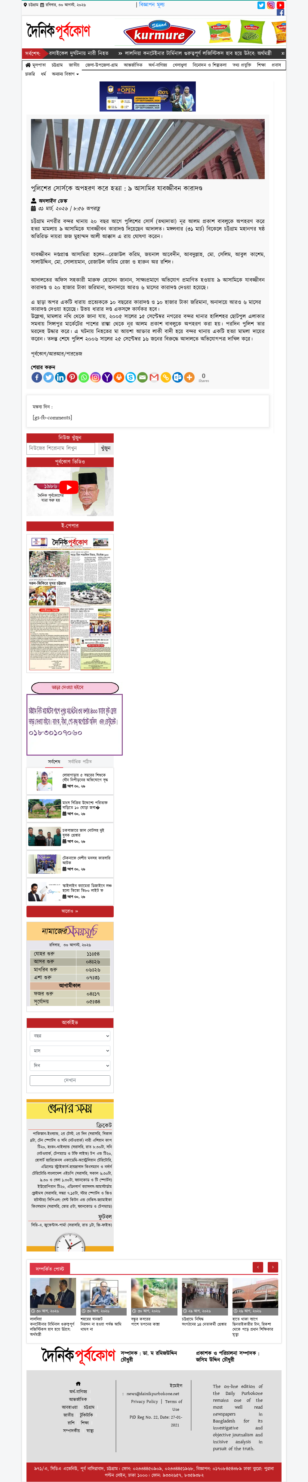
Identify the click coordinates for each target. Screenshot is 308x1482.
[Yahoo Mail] (107, 377)
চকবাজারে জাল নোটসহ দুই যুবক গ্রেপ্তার (83, 833)
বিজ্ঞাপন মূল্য (152, 5)
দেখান (70, 1080)
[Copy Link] (166, 377)
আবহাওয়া (70, 1407)
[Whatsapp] (84, 377)
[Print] (119, 377)
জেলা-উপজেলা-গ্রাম (101, 65)
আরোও (68, 911)
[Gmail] (154, 377)
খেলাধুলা (180, 65)
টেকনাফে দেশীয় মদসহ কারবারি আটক (86, 860)
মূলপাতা (38, 65)
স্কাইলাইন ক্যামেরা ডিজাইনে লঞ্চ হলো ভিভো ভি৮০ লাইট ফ (87, 888)
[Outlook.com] (177, 377)
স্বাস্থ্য (90, 1431)
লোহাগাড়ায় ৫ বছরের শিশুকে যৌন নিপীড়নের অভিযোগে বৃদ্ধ (85, 778)
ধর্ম (43, 74)
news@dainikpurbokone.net (153, 1394)
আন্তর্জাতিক (133, 65)
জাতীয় (74, 65)
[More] (189, 377)
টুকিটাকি (86, 1415)
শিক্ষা (261, 65)
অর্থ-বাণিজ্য (158, 65)
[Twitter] (48, 377)
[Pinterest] (72, 377)
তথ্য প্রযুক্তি (242, 65)
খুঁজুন (106, 448)
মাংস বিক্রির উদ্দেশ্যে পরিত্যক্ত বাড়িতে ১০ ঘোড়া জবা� (85, 805)
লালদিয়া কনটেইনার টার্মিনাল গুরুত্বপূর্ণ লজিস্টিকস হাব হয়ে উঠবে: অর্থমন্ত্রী (169, 53)
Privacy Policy (144, 1401)
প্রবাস (276, 65)
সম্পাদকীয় (71, 1431)
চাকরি (30, 74)
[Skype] (130, 377)
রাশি (71, 1423)
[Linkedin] (60, 377)
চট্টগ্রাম (57, 65)
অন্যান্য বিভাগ (64, 74)
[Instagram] (95, 377)
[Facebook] (37, 377)
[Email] (142, 377)
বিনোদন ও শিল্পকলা (209, 65)
